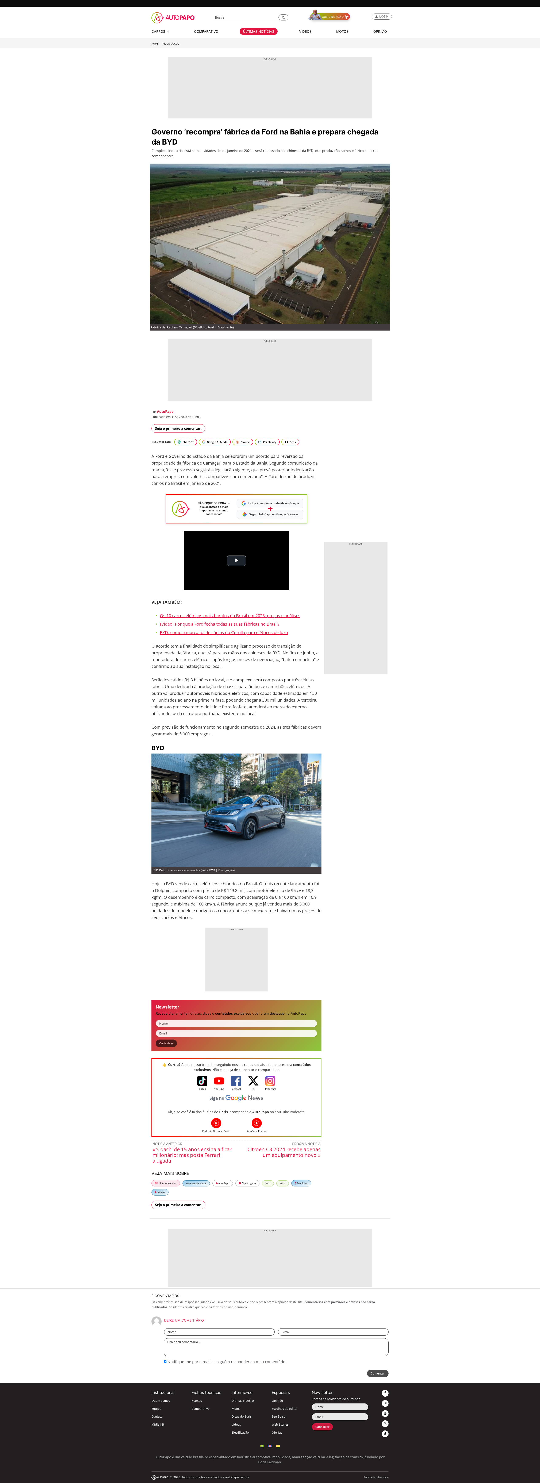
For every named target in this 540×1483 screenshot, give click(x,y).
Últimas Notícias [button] (258, 31)
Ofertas (277, 1432)
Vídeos (161, 1192)
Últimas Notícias (167, 1183)
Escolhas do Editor (196, 1183)
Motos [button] (342, 31)
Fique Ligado (171, 43)
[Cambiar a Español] (278, 1446)
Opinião (277, 1401)
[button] (283, 17)
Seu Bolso (302, 1183)
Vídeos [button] (305, 31)
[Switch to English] (270, 1446)
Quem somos (160, 1401)
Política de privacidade (376, 1477)
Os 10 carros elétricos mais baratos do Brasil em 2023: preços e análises (230, 615)
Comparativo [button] (206, 31)
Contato (156, 1416)
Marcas (197, 1401)
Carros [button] (158, 31)
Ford (282, 1183)
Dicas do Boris (242, 1416)
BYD (268, 1183)
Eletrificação (240, 1432)
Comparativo (200, 1409)
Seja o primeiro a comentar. (178, 428)
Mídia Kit (157, 1424)
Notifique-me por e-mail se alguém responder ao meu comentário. (226, 1361)
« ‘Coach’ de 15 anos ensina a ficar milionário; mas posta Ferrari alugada (192, 1155)
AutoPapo (165, 411)
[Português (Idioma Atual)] (262, 1446)
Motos (236, 1409)
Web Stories (280, 1424)
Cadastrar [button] (166, 1043)
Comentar (378, 1373)
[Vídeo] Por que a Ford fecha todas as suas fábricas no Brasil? (219, 624)
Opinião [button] (380, 31)
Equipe (156, 1409)
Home (155, 43)
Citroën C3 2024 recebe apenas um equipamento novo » (283, 1152)
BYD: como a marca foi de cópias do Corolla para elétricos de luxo (224, 632)
